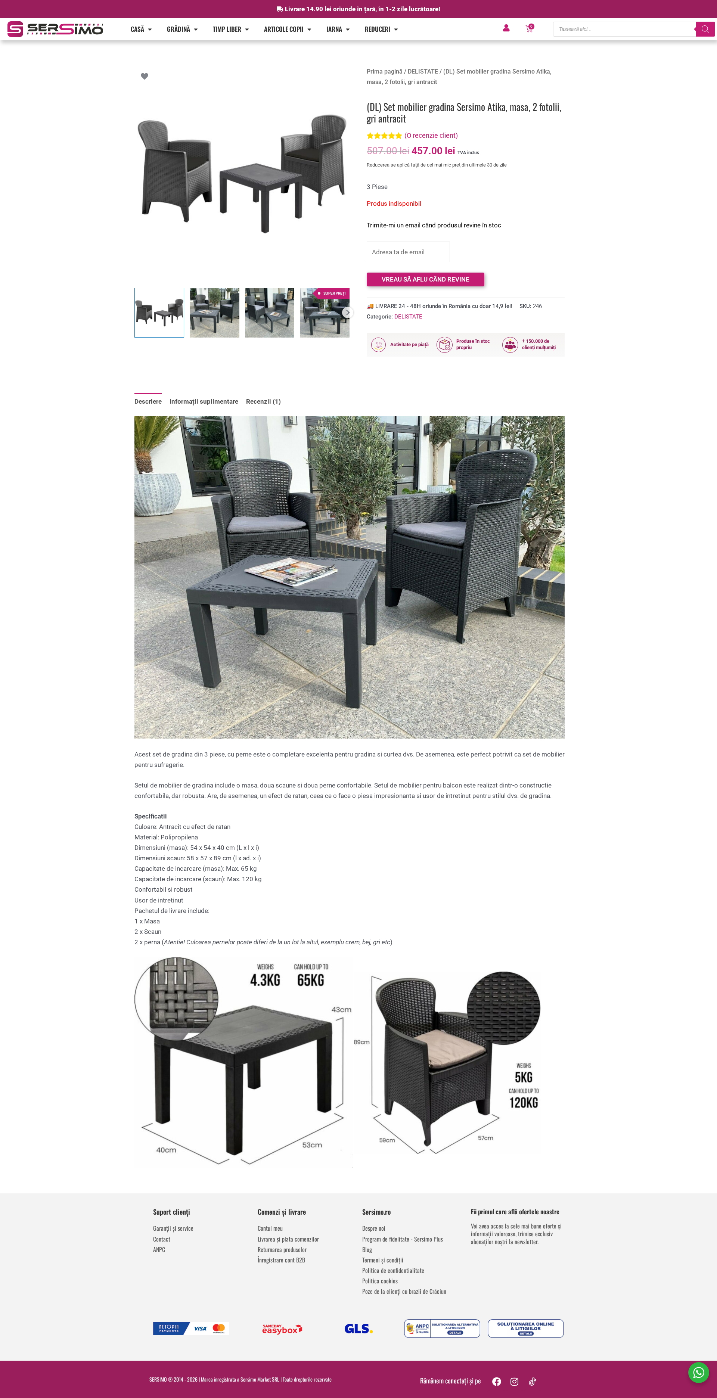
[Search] (705, 29)
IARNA (334, 29)
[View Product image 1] (159, 313)
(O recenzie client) (431, 135)
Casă (137, 29)
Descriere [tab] (148, 401)
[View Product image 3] (270, 313)
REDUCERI (377, 29)
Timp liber (227, 29)
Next (347, 312)
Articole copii (284, 29)
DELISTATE (423, 71)
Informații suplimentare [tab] (204, 401)
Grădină (178, 29)
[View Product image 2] (214, 313)
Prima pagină (385, 71)
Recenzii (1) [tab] (263, 401)
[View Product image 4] (325, 313)
